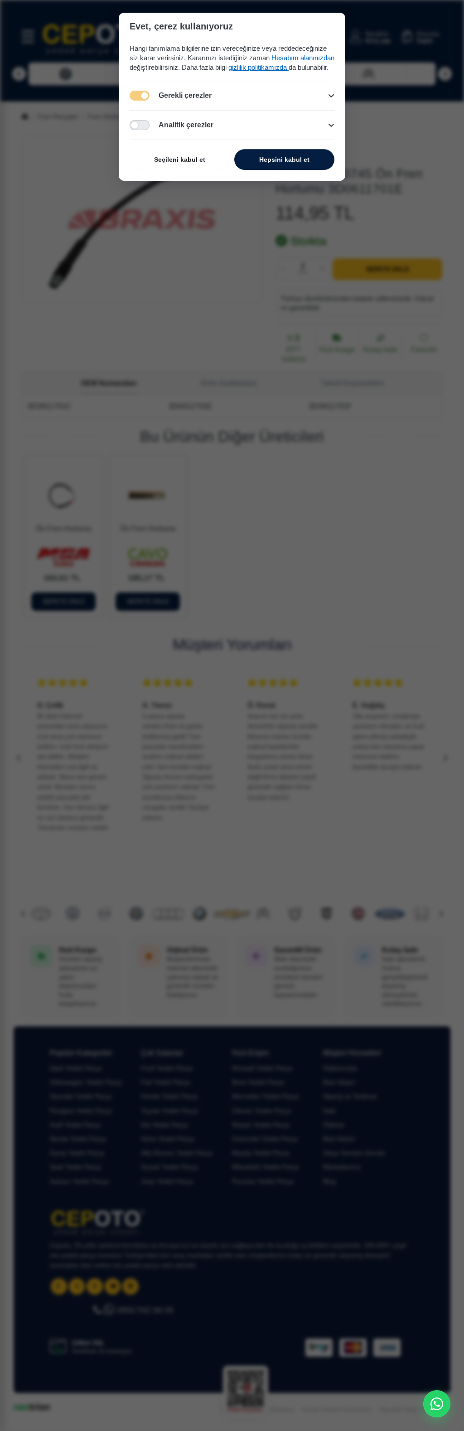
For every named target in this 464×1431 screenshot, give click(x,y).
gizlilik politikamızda (258, 67)
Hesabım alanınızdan (302, 58)
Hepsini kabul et (284, 159)
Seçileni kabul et (179, 159)
